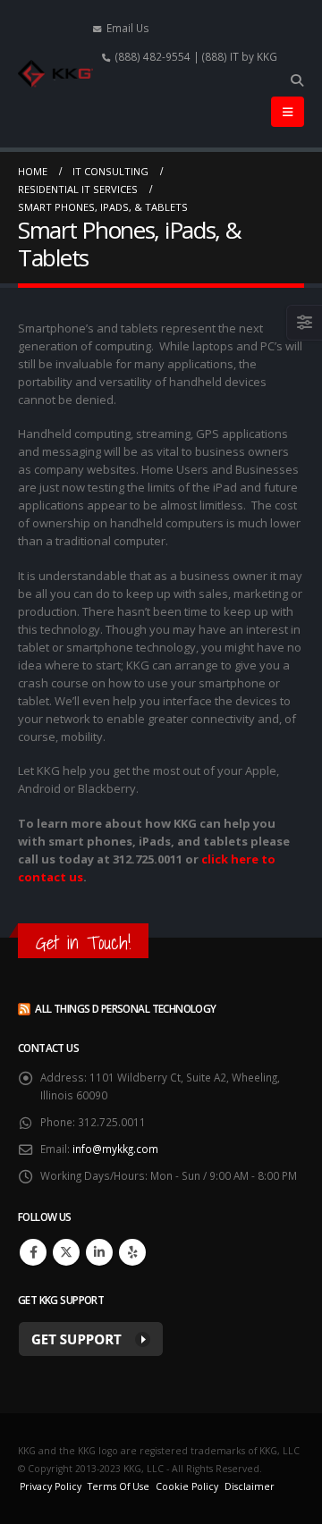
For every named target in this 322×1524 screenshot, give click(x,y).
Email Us (127, 28)
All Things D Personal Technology (125, 1008)
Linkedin (99, 1252)
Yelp (132, 1252)
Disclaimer (250, 1486)
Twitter (66, 1252)
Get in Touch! (83, 942)
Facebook (33, 1252)
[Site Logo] (55, 74)
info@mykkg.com (115, 1148)
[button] (296, 80)
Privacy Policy (50, 1486)
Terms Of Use (118, 1486)
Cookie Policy (187, 1486)
